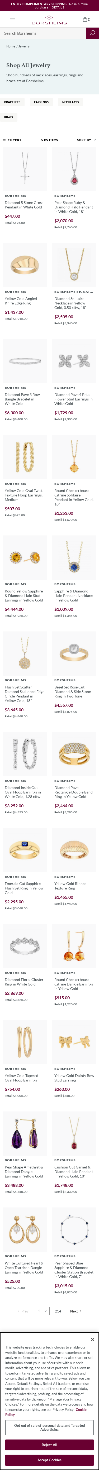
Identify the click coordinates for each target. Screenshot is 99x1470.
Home (10, 46)
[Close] (92, 1339)
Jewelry (24, 46)
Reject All (49, 1445)
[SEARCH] (92, 33)
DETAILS (58, 7)
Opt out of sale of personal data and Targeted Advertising (49, 1427)
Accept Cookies (49, 1460)
